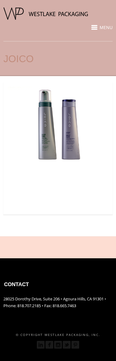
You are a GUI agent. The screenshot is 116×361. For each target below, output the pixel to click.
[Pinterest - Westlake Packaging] (75, 345)
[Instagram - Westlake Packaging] (58, 345)
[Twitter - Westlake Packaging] (67, 345)
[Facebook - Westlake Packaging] (49, 345)
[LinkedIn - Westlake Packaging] (41, 345)
